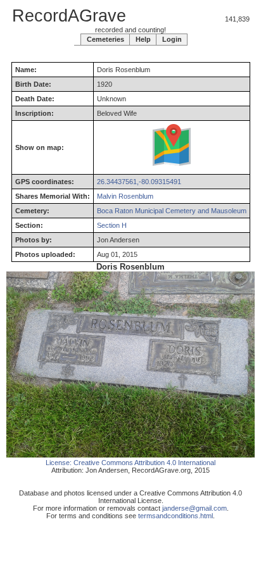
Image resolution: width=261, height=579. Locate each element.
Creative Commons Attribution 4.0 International (144, 462)
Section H (112, 225)
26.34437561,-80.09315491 (139, 181)
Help (143, 39)
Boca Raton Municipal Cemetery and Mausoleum (171, 211)
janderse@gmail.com (194, 508)
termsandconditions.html (175, 516)
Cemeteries (105, 39)
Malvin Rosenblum (125, 196)
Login (172, 39)
